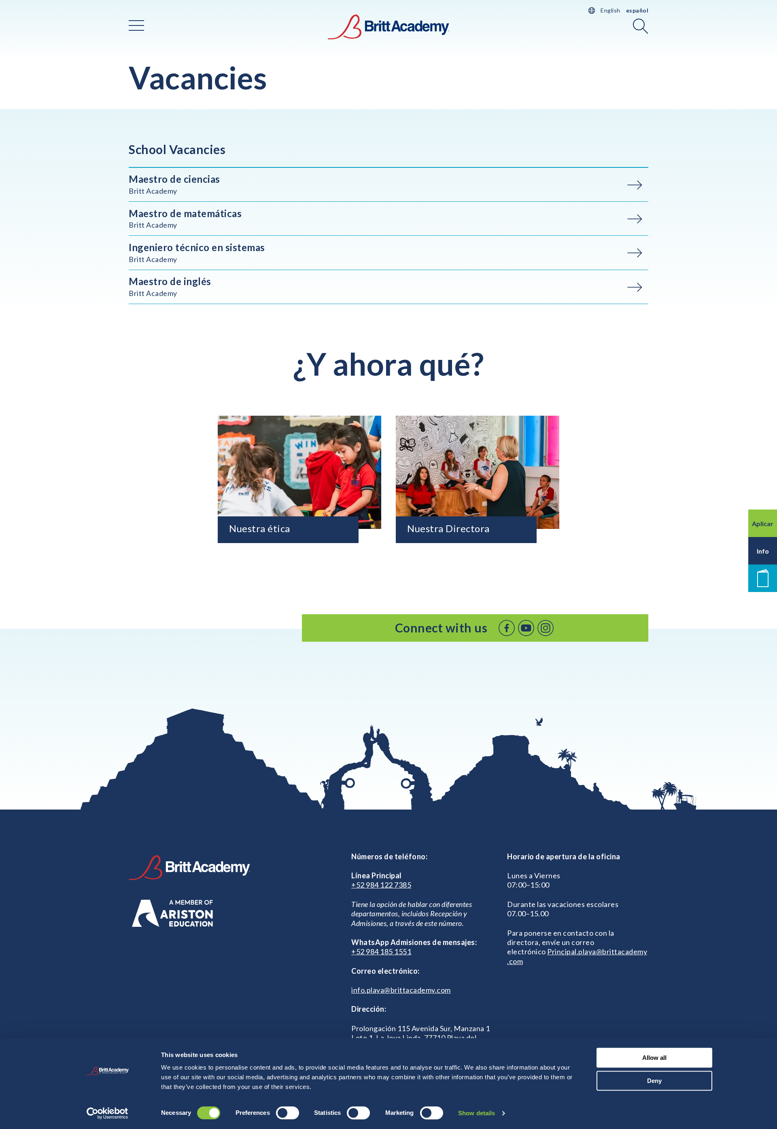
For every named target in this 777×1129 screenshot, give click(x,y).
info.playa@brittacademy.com (401, 989)
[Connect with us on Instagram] (545, 628)
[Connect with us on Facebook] (507, 628)
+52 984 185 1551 (381, 951)
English (610, 10)
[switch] (287, 1112)
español (637, 10)
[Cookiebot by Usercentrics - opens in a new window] (107, 1113)
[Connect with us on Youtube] (526, 628)
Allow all (654, 1057)
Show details (476, 1113)
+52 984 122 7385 (381, 884)
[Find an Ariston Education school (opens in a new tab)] (172, 913)
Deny (654, 1080)
